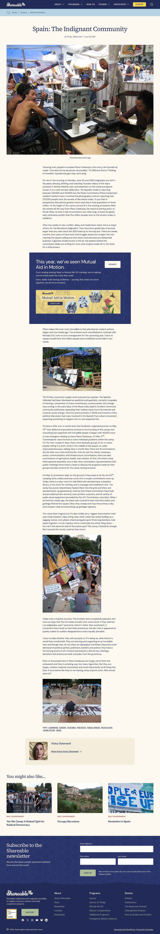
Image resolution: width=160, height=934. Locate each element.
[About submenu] (63, 4)
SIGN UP (88, 873)
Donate (113, 264)
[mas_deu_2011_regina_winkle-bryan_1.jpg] (80, 798)
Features (71, 728)
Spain (58, 730)
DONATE (139, 4)
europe (62, 728)
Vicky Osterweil (74, 36)
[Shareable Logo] (16, 4)
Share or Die (49, 730)
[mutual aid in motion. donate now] (78, 302)
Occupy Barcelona (68, 821)
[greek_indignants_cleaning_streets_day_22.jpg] (29, 798)
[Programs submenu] (81, 4)
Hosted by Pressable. (144, 929)
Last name (122, 856)
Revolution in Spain (119, 821)
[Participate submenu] (128, 4)
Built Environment (15, 816)
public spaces (93, 728)
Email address (86, 844)
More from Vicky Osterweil (65, 751)
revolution (106, 728)
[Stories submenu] (109, 4)
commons (53, 728)
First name (84, 856)
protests (81, 728)
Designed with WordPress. (125, 929)
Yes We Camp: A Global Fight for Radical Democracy (25, 823)
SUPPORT (29, 912)
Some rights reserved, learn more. (29, 929)
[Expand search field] (151, 4)
